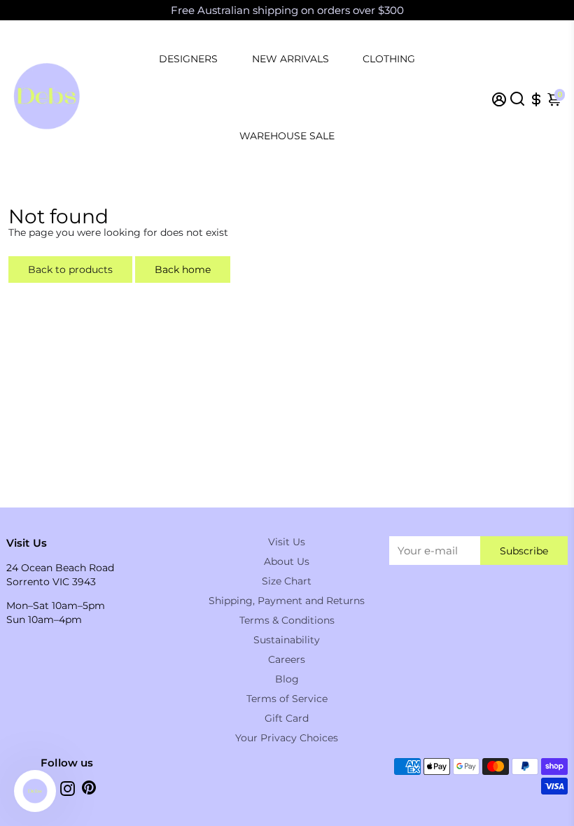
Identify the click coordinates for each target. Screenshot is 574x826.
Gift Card (287, 718)
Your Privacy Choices (286, 737)
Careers (286, 659)
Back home (183, 269)
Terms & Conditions (287, 620)
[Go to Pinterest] (89, 790)
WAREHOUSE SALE (287, 136)
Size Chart (287, 581)
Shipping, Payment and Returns (287, 600)
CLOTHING (389, 58)
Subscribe (524, 551)
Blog (287, 679)
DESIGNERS (188, 58)
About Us (286, 561)
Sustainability (286, 639)
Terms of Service (287, 698)
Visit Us (286, 541)
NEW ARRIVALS (290, 58)
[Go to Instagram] (67, 790)
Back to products (70, 269)
